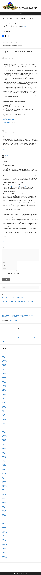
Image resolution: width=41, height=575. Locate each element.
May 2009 (3, 553)
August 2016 (4, 473)
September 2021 (4, 394)
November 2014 (4, 499)
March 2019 (4, 432)
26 (18, 337)
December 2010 (4, 528)
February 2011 (4, 526)
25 (13, 337)
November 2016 (4, 469)
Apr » (5, 341)
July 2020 (3, 411)
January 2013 (4, 514)
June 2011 (3, 520)
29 (34, 337)
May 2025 (3, 370)
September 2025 (4, 365)
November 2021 (4, 393)
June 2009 (3, 552)
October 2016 (4, 470)
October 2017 (4, 455)
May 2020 (3, 414)
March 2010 (4, 540)
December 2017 (4, 452)
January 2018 (4, 451)
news (4, 41)
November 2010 (4, 530)
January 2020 (4, 419)
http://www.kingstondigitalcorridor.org (18, 186)
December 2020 (4, 405)
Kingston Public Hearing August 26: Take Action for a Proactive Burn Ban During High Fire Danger (17, 301)
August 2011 (4, 518)
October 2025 (4, 364)
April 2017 (3, 462)
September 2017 (4, 456)
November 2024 (4, 372)
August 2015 (4, 487)
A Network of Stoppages (6, 302)
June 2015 (3, 490)
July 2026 (3, 352)
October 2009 (4, 547)
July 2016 (3, 474)
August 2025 (4, 366)
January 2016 (4, 481)
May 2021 (3, 399)
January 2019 (4, 435)
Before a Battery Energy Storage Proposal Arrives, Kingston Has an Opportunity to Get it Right (17, 304)
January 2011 (4, 527)
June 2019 (3, 428)
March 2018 (4, 448)
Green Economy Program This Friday (10, 44)
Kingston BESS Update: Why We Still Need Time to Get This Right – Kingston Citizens (15, 315)
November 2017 (4, 453)
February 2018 (4, 449)
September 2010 (4, 532)
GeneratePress (27, 573)
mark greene (15, 42)
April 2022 (3, 389)
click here (24, 26)
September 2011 (4, 516)
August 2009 (4, 549)
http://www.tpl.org (7, 122)
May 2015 (3, 491)
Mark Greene (7, 155)
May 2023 (3, 380)
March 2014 (4, 507)
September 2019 (4, 424)
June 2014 (3, 503)
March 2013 (4, 512)
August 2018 (4, 441)
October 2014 (4, 501)
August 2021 (4, 395)
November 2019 (4, 422)
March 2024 (4, 376)
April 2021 (3, 401)
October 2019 (4, 423)
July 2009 (3, 551)
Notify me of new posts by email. (9, 276)
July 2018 (3, 443)
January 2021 (4, 403)
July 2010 (3, 535)
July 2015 (3, 489)
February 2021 (4, 402)
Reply (4, 124)
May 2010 (3, 537)
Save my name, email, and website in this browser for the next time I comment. (18, 270)
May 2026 (3, 355)
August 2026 (4, 351)
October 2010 (4, 531)
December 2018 (4, 436)
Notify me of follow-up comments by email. (11, 273)
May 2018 (3, 445)
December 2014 (4, 498)
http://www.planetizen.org (8, 119)
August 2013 (4, 510)
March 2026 (4, 357)
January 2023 (4, 385)
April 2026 (3, 356)
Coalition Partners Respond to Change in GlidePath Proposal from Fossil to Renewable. (19, 316)
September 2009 (4, 548)
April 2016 (3, 478)
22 (34, 335)
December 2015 (4, 482)
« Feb (3, 341)
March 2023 (4, 382)
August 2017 (4, 457)
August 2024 (4, 374)
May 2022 (3, 387)
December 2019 (4, 420)
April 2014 (3, 506)
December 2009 (4, 544)
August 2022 (4, 386)
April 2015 (3, 493)
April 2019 (3, 431)
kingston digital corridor (8, 42)
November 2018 (4, 437)
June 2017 (3, 460)
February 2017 (4, 465)
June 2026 (3, 353)
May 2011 (3, 522)
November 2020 (4, 406)
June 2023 (3, 378)
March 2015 (4, 494)
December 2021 (4, 391)
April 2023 (3, 381)
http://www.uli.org (6, 120)
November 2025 (4, 362)
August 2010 (4, 534)
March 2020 (4, 416)
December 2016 (4, 468)
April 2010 (3, 539)
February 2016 (4, 480)
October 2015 (4, 485)
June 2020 (3, 412)
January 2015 (4, 497)
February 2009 (4, 557)
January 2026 (4, 360)
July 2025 (3, 368)
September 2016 (4, 472)
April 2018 (3, 447)
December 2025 (4, 361)
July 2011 (3, 519)
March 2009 (4, 556)
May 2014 (3, 505)
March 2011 (4, 524)
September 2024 (4, 373)
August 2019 (4, 426)
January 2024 (4, 377)
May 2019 (3, 430)
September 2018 (4, 440)
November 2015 (4, 484)
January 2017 (4, 466)
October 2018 (4, 439)
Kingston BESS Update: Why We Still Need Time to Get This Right (12, 297)
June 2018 (3, 444)
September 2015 (4, 486)
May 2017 (3, 461)
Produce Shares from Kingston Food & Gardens (12, 45)
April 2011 (3, 523)
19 (18, 335)
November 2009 (4, 545)
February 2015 (4, 495)
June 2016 (3, 476)
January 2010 (4, 543)
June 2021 (3, 398)
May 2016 (3, 477)
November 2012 (4, 515)
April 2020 (3, 415)
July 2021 (3, 397)
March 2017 (4, 464)
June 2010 (3, 536)
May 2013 (3, 511)
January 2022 (4, 390)
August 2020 (4, 410)
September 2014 (4, 502)
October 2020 (4, 407)
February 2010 (4, 541)
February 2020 (4, 418)
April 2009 (3, 555)
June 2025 (3, 369)
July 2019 (3, 427)
